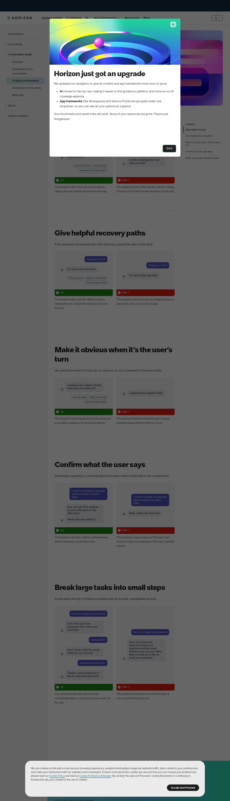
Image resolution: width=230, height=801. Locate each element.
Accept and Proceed (183, 787)
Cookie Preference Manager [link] (95, 775)
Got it (169, 148)
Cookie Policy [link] (57, 775)
